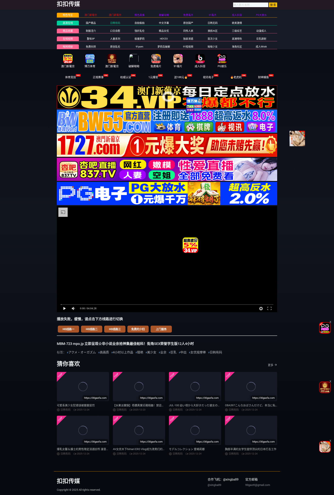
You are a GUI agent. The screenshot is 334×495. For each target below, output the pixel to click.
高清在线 (68, 22)
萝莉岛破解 (164, 46)
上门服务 (161, 329)
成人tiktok (261, 46)
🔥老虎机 (236, 77)
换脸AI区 (213, 30)
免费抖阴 (91, 46)
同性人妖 (188, 30)
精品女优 (164, 30)
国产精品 (91, 22)
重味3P (91, 38)
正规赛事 (98, 77)
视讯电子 (208, 77)
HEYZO (164, 38)
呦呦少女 (213, 46)
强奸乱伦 (140, 30)
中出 (183, 352)
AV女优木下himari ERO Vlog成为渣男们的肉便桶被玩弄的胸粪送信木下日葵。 (159, 449)
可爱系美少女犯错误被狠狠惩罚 (76, 405)
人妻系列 (115, 38)
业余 (163, 352)
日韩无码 (213, 22)
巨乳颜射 (261, 38)
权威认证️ (125, 77)
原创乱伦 (115, 46)
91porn (139, 46)
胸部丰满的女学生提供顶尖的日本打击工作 (250, 449)
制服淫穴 (91, 30)
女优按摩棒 (198, 352)
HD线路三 (115, 329)
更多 (270, 365)
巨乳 (173, 352)
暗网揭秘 (68, 46)
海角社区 (237, 46)
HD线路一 (68, 329)
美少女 (151, 352)
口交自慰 (115, 30)
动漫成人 (261, 30)
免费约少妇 (138, 329)
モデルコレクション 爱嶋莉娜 (187, 449)
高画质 (104, 352)
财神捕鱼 (263, 77)
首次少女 (213, 38)
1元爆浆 (153, 77)
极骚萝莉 (140, 38)
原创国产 (188, 22)
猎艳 (140, 352)
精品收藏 (68, 30)
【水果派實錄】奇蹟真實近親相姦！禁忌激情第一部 (144, 405)
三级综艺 (237, 30)
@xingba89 (214, 485)
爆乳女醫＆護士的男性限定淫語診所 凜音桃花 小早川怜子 (91, 449)
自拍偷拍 (140, 22)
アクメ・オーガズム (82, 352)
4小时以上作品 (123, 352)
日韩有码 (115, 22)
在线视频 (68, 38)
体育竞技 (70, 77)
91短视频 (188, 46)
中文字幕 (164, 22)
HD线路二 (92, 329)
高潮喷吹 (237, 38)
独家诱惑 (188, 38)
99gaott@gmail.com (257, 485)
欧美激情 (237, 22)
